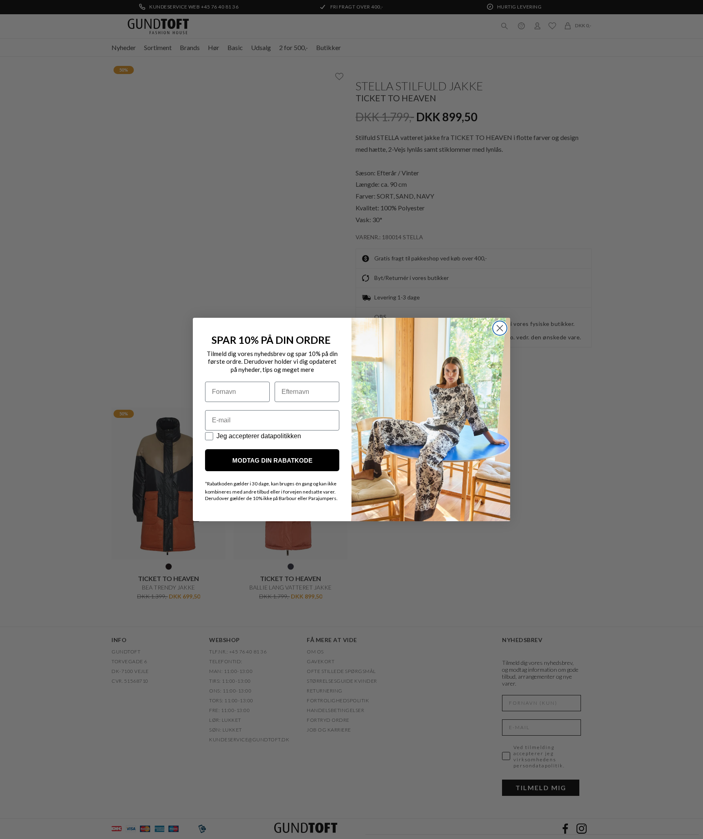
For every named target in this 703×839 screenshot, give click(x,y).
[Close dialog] (500, 328)
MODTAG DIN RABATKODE (272, 460)
